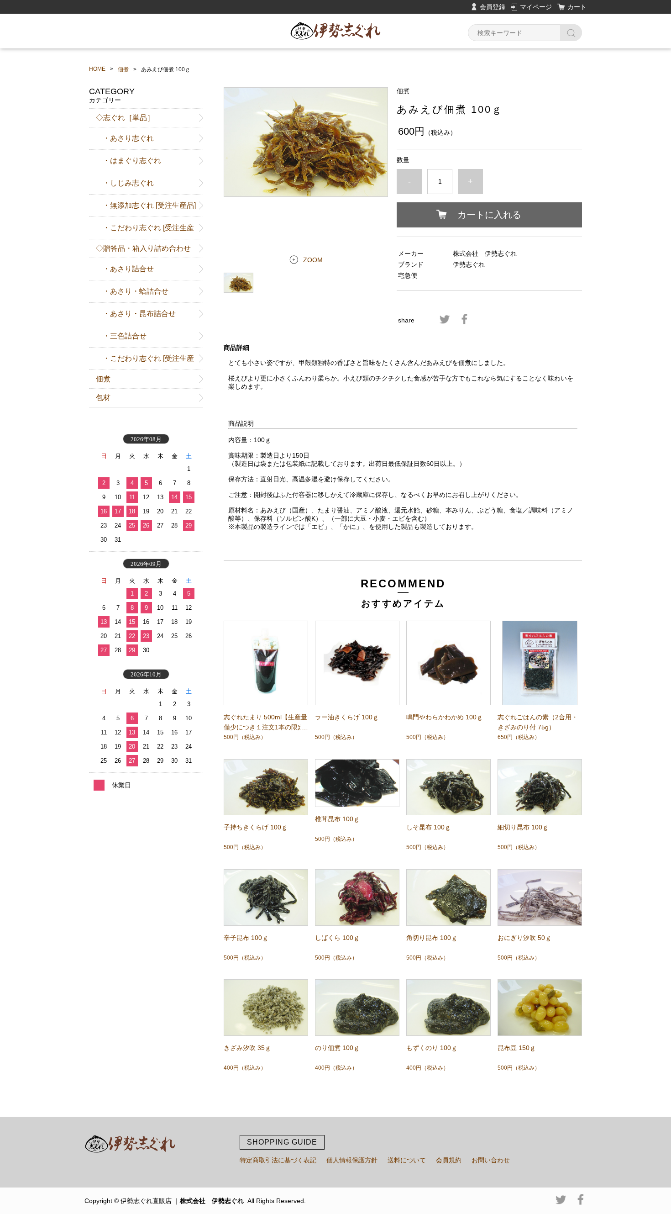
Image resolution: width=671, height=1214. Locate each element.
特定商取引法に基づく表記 (278, 1160)
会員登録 (492, 7)
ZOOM (313, 260)
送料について (407, 1160)
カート (577, 7)
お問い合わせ (491, 1160)
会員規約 (448, 1160)
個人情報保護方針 (351, 1160)
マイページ (536, 7)
